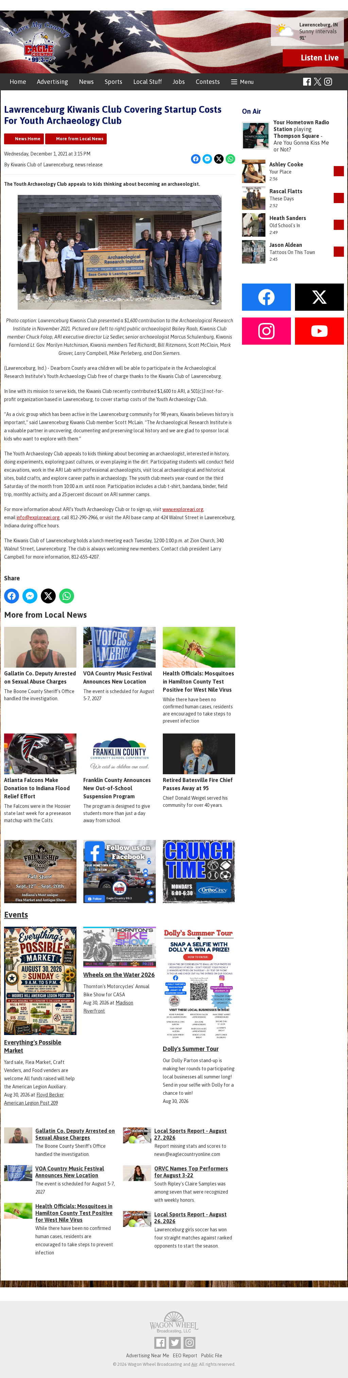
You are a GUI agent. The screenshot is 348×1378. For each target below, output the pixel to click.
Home (18, 81)
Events (16, 914)
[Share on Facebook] (196, 159)
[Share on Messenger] (207, 159)
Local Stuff (147, 81)
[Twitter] (175, 1343)
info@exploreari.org (38, 517)
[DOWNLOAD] (339, 171)
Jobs (179, 81)
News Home (27, 138)
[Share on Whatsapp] (230, 159)
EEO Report (185, 1355)
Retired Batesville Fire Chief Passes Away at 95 (198, 784)
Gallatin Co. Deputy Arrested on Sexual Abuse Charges (40, 677)
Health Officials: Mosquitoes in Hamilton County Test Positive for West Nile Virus (198, 681)
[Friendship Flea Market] (40, 871)
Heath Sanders (287, 218)
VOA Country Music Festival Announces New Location (117, 677)
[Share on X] (219, 159)
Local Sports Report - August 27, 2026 (190, 1134)
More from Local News (79, 138)
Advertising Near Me (147, 1355)
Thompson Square (296, 136)
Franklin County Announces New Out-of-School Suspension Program (117, 788)
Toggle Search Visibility (339, 82)
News (86, 81)
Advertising (52, 81)
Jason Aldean (285, 245)
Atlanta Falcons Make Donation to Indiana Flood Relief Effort (37, 788)
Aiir (194, 1364)
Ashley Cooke (286, 164)
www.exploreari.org (182, 509)
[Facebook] (307, 82)
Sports (113, 81)
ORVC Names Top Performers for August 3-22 (191, 1171)
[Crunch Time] (199, 871)
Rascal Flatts (285, 191)
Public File (211, 1355)
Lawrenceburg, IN (318, 25)
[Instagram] (328, 82)
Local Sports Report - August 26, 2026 (190, 1217)
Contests (208, 81)
